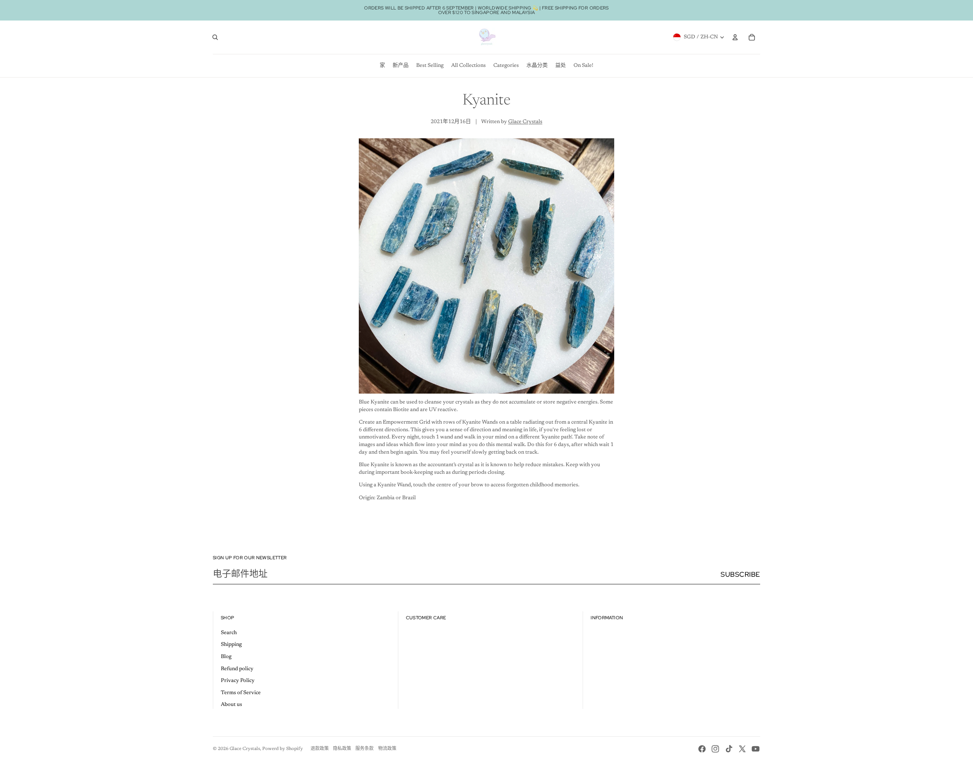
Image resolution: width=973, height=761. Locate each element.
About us (231, 704)
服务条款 (364, 749)
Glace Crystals (525, 122)
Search (229, 633)
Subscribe (740, 574)
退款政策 (320, 749)
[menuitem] (382, 65)
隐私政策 (342, 749)
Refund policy (237, 669)
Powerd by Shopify (282, 749)
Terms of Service (241, 693)
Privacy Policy (238, 680)
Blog (226, 657)
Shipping (231, 644)
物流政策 (387, 749)
